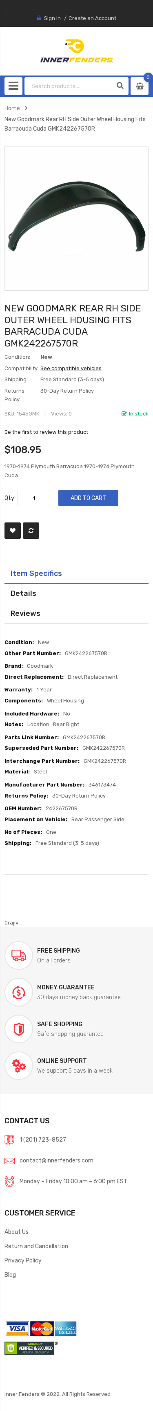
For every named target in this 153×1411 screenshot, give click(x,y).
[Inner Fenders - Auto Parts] (76, 51)
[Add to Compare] (31, 530)
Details (23, 593)
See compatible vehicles (71, 368)
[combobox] (68, 86)
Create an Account (92, 18)
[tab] (76, 573)
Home (12, 108)
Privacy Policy (23, 1260)
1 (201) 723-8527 (43, 1139)
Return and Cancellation (36, 1246)
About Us (16, 1232)
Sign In (52, 18)
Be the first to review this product (46, 432)
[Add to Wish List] (12, 530)
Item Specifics (36, 573)
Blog (10, 1274)
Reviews (25, 613)
